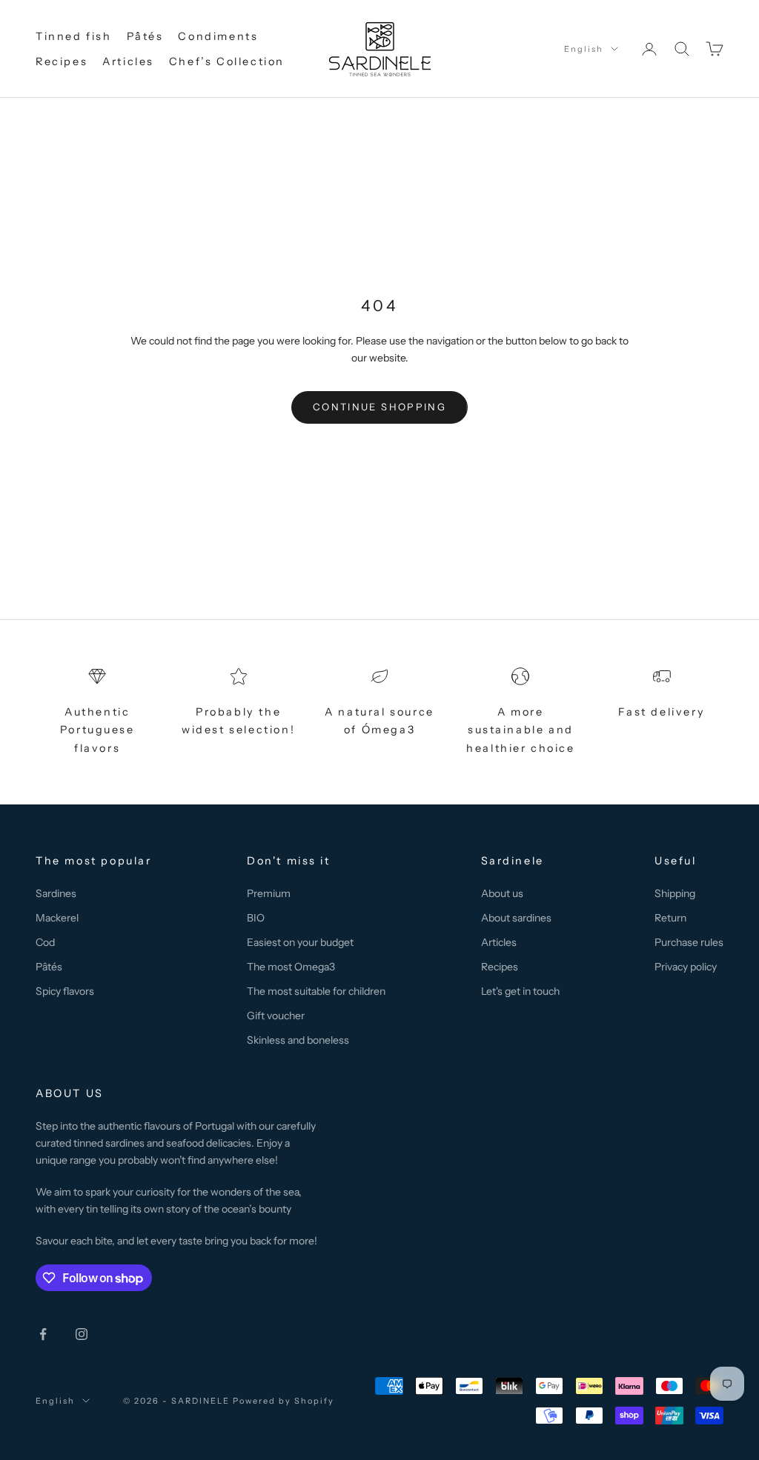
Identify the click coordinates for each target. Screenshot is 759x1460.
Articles (128, 61)
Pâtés (145, 36)
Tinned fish (74, 36)
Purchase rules (688, 942)
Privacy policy (685, 966)
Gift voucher (276, 1015)
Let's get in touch (520, 991)
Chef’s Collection (227, 61)
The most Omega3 (291, 966)
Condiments (218, 36)
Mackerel (57, 917)
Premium (269, 893)
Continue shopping (379, 407)
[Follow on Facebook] (43, 1334)
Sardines (56, 893)
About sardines (516, 917)
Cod (45, 942)
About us (502, 893)
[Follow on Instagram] (81, 1334)
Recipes (61, 61)
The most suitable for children (316, 991)
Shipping (674, 893)
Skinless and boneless (298, 1040)
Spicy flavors (65, 991)
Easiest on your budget (300, 942)
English (583, 49)
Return (670, 917)
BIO (256, 917)
